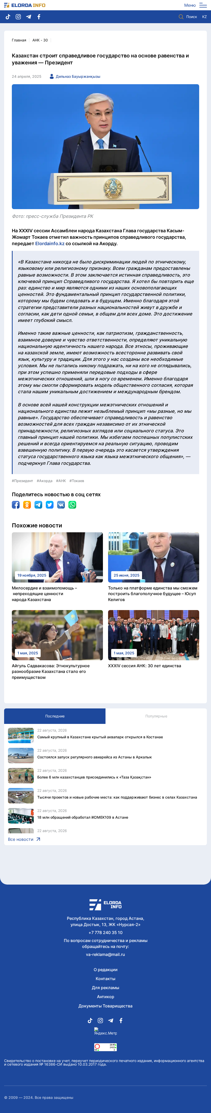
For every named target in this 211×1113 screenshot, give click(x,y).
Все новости (20, 839)
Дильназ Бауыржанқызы (78, 76)
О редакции (106, 969)
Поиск (191, 16)
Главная (19, 40)
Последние (55, 716)
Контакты (105, 978)
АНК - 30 (40, 40)
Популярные (156, 716)
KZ (204, 17)
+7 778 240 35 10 (105, 932)
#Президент (22, 480)
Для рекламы (105, 987)
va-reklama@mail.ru (105, 954)
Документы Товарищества (105, 1005)
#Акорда (44, 480)
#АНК (61, 480)
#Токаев (76, 480)
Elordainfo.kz (50, 243)
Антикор (105, 996)
